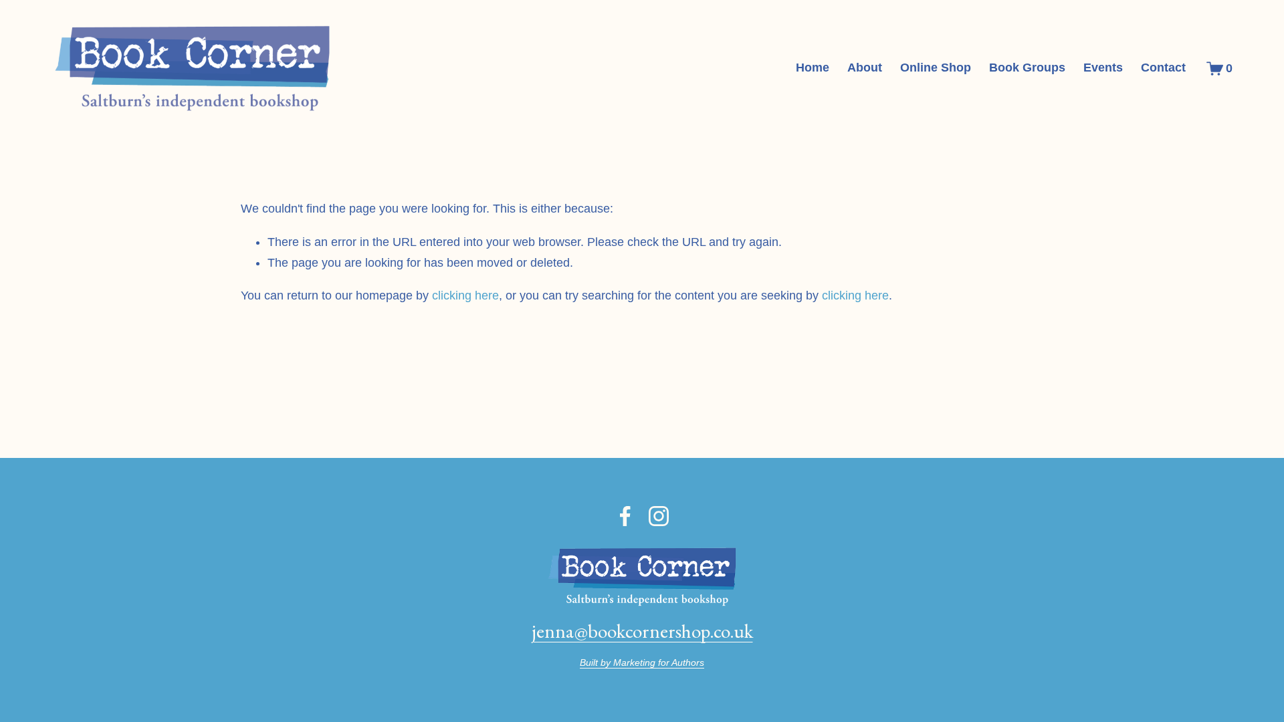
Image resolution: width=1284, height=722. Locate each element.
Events (1103, 67)
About (864, 67)
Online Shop (935, 67)
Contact (1163, 67)
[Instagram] (658, 516)
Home (812, 67)
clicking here (465, 295)
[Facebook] (625, 516)
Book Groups (1027, 67)
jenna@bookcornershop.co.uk (642, 631)
